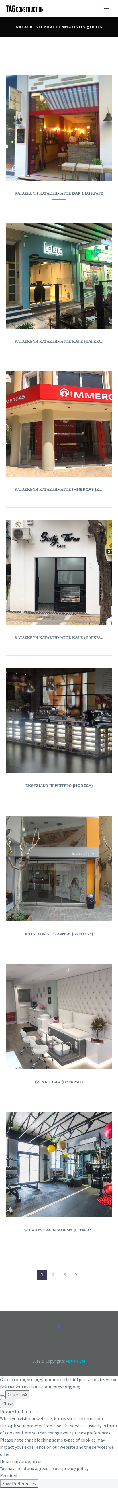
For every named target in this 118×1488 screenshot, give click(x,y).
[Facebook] (59, 1327)
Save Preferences (19, 1483)
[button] (76, 1275)
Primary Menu (107, 8)
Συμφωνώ (17, 1394)
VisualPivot (76, 1361)
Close (7, 1403)
